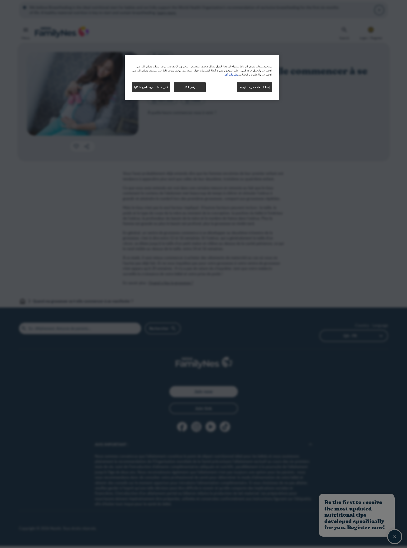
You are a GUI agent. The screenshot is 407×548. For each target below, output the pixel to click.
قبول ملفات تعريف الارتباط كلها (151, 87)
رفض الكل (189, 87)
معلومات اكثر (231, 74)
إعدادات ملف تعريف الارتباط (254, 87)
